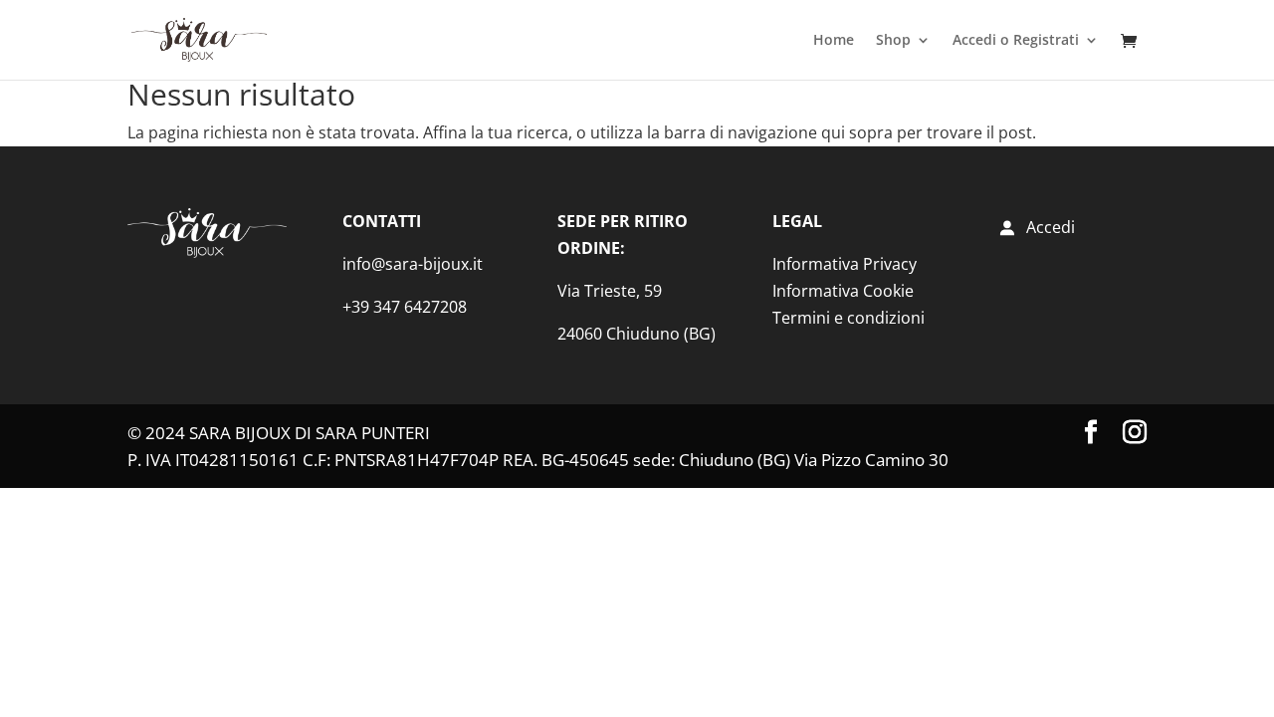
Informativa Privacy (844, 264)
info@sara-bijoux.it (412, 264)
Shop (893, 41)
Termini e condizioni (848, 318)
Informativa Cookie (843, 291)
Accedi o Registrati (1016, 41)
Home (833, 41)
